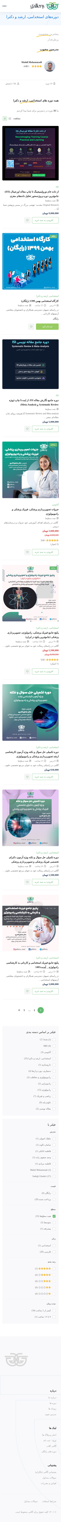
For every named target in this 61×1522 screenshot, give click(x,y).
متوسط (46, 1222)
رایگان (46, 1193)
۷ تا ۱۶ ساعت (43, 1317)
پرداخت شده (43, 1199)
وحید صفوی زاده (42, 1157)
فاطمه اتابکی (43, 1151)
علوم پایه (45, 1102)
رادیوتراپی (44, 1083)
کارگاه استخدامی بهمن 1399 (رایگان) (40, 301)
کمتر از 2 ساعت (41, 1310)
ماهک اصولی (43, 1138)
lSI (57, 187)
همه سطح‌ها (43, 1216)
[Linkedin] (40, 1376)
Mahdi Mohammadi (40, 1170)
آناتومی (46, 1052)
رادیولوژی (44, 1090)
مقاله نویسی (43, 1109)
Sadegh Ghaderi (41, 1176)
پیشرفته (45, 1229)
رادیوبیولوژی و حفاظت (39, 1077)
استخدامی (44, 1245)
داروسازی (44, 1065)
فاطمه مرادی (43, 1164)
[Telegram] (47, 1376)
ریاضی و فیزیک (42, 1096)
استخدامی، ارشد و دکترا (37, 1058)
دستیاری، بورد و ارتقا (39, 1071)
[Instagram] (55, 1376)
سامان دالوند (43, 1145)
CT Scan (45, 1039)
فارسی (45, 1252)
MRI (47, 1046)
